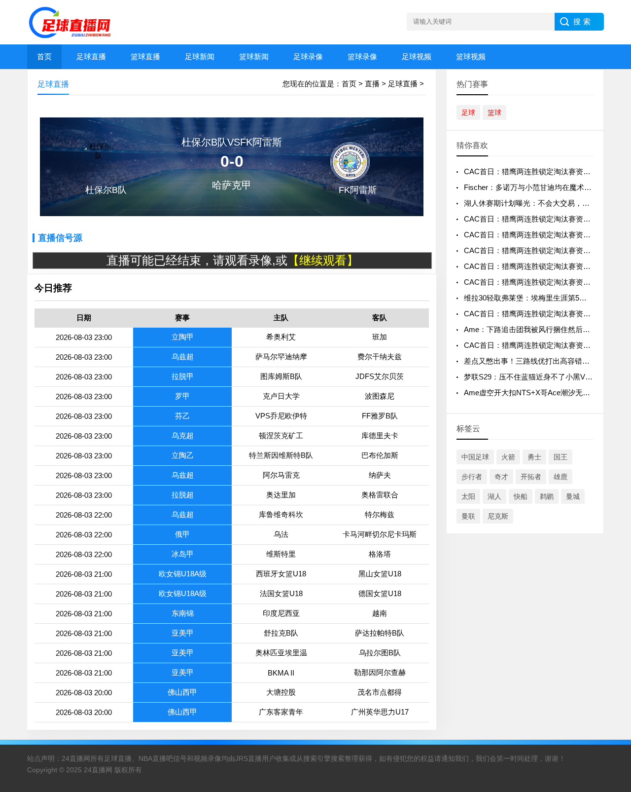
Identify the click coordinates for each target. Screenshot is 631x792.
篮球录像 (362, 56)
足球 (468, 112)
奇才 (501, 477)
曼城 (573, 496)
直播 (372, 83)
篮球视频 (471, 56)
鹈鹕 (547, 496)
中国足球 (475, 457)
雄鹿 (560, 477)
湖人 (494, 496)
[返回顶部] (610, 702)
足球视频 (416, 56)
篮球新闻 (254, 56)
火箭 (508, 457)
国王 (560, 457)
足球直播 (91, 56)
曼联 (468, 516)
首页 (44, 56)
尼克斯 (498, 516)
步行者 (471, 477)
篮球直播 (145, 56)
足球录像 (308, 56)
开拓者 (531, 477)
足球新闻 (199, 56)
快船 (520, 496)
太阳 (468, 496)
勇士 (534, 457)
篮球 (494, 112)
